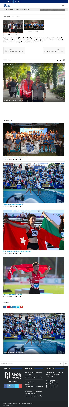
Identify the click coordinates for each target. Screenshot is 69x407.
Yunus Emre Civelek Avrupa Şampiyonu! (12, 294)
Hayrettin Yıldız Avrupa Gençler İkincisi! (13, 100)
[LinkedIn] (14, 307)
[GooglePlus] (8, 307)
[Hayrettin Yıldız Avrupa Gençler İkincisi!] (34, 82)
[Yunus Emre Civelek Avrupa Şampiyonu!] (33, 275)
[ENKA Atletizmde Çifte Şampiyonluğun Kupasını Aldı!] (33, 139)
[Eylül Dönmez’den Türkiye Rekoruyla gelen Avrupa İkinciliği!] (33, 230)
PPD (19, 403)
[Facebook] (4, 307)
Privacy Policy (6, 403)
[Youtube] (21, 307)
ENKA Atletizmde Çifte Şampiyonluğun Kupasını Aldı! (15, 157)
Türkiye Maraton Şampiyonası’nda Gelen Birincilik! (15, 113)
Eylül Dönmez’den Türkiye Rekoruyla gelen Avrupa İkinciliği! (17, 251)
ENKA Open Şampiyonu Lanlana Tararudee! (13, 204)
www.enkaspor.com (53, 387)
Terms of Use (14, 403)
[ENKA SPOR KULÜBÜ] (6, 5)
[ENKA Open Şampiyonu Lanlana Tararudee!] (33, 183)
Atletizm (17, 16)
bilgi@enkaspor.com (53, 385)
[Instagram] (11, 307)
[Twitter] (18, 307)
